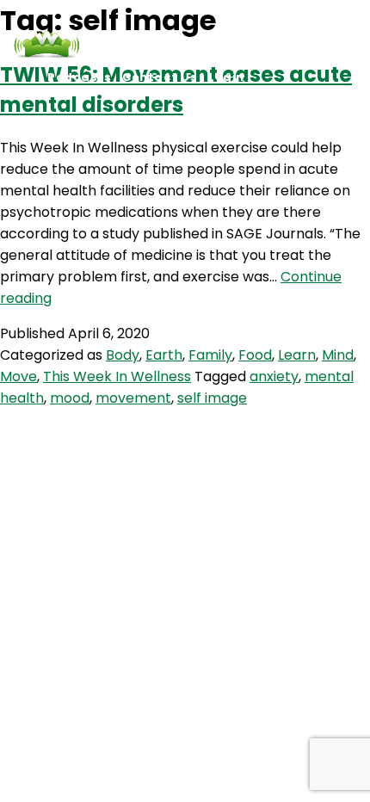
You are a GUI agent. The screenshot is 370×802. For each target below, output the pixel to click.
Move (18, 376)
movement (133, 398)
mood (69, 398)
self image (212, 398)
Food (255, 355)
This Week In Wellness (117, 376)
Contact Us (159, 77)
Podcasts (79, 77)
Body (122, 355)
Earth (163, 355)
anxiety (274, 376)
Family (210, 355)
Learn (297, 355)
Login (226, 77)
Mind (338, 355)
